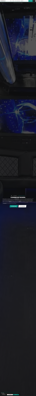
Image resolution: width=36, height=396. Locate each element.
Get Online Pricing (13, 206)
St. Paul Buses (15, 195)
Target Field (10, 201)
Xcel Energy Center (17, 198)
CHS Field (20, 201)
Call (22, 206)
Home (11, 195)
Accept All (16, 394)
